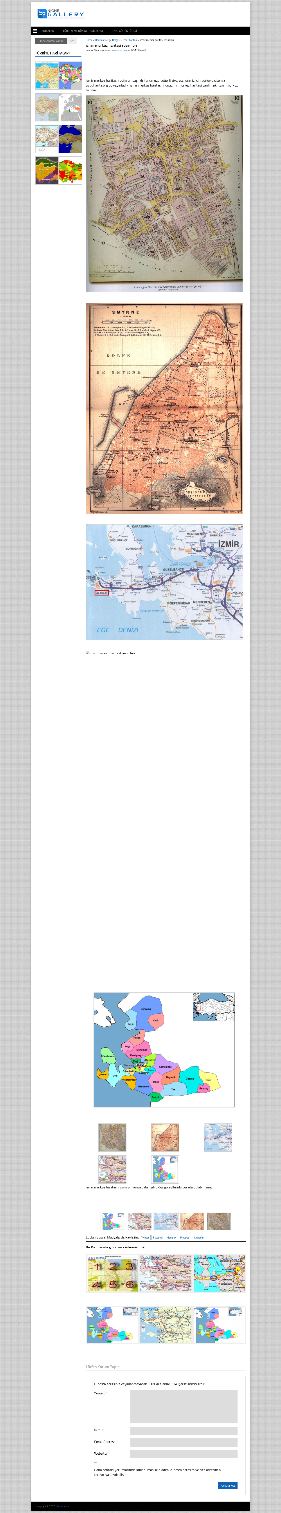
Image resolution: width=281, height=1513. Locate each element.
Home (89, 40)
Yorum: (100, 1393)
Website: (100, 1453)
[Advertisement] (168, 14)
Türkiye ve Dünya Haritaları (83, 30)
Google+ (171, 1237)
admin (108, 50)
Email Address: (105, 1442)
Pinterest (185, 1237)
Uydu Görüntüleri (124, 30)
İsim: (98, 1430)
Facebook (158, 1237)
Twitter (145, 1237)
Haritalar (47, 30)
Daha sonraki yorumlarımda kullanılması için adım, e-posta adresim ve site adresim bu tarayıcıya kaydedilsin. (158, 1472)
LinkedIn (199, 1237)
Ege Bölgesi (113, 40)
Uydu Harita (62, 1506)
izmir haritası (130, 40)
